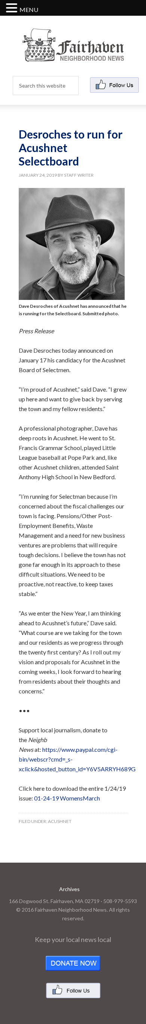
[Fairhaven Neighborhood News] (73, 55)
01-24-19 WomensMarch (67, 798)
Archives (69, 889)
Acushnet (60, 821)
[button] (12, 8)
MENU (28, 9)
